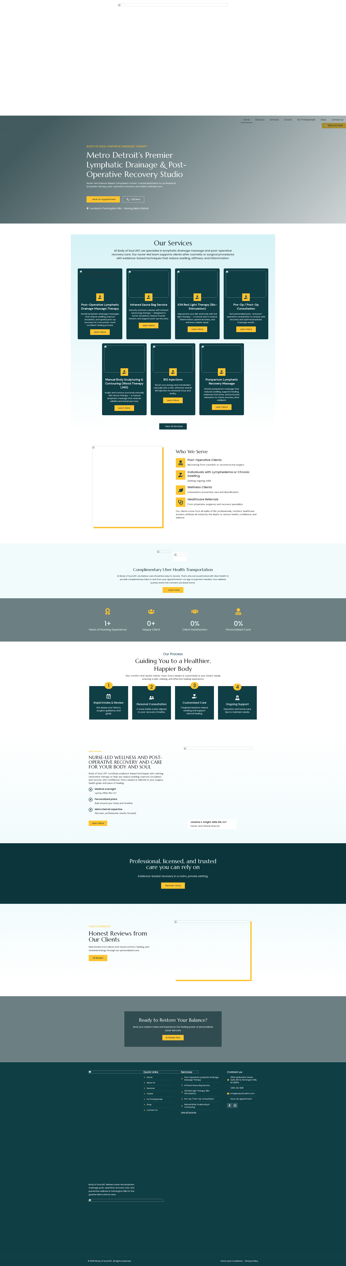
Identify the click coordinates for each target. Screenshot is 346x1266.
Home (246, 119)
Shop (323, 119)
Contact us (337, 119)
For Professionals (306, 119)
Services (274, 119)
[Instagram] (235, 1105)
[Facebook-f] (229, 1105)
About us (260, 119)
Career (288, 119)
